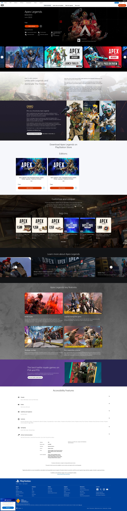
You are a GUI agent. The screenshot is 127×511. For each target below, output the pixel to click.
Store (5, 2)
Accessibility (50, 489)
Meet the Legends (69, 5)
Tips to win (77, 5)
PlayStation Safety (67, 489)
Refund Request (66, 495)
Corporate (17, 494)
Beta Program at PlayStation (100, 495)
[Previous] (2, 57)
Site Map (109, 508)
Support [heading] (65, 486)
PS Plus (21, 2)
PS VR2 (33, 491)
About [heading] (17, 486)
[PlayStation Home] (2, 3)
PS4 (32, 489)
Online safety (50, 491)
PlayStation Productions (20, 492)
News (35, 2)
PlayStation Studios (19, 491)
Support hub (66, 488)
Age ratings (82, 491)
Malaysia (19, 508)
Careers (17, 489)
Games (15, 2)
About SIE (17, 488)
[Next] (125, 57)
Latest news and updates (58, 5)
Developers (82, 494)
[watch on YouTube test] (79, 66)
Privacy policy (92, 508)
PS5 (10, 2)
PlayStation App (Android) (100, 493)
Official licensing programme (85, 495)
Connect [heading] (98, 486)
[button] (56, 32)
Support (41, 2)
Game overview (47, 5)
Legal (88, 508)
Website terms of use (98, 508)
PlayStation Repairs (67, 492)
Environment (50, 488)
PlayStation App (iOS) (99, 492)
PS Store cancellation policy (84, 489)
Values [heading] (49, 486)
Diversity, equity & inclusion (52, 492)
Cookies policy (105, 508)
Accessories (28, 2)
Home (17, 483)
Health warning (82, 492)
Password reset (66, 494)
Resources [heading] (82, 486)
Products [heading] (34, 486)
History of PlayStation (19, 495)
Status (65, 491)
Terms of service (82, 488)
